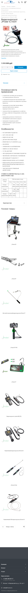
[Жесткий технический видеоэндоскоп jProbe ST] (14, 296)
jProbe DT (14, 382)
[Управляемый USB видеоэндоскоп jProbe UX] (14, 503)
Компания (3, 564)
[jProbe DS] (14, 227)
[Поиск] (22, 2)
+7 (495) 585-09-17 (8, 578)
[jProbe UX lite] (14, 468)
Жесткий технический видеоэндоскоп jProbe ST (14, 313)
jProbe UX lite (14, 485)
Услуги (3, 571)
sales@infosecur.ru (7, 587)
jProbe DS (14, 244)
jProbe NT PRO (14, 347)
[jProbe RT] (14, 262)
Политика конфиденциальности (9, 590)
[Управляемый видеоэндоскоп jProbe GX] (14, 434)
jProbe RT (14, 278)
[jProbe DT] (14, 365)
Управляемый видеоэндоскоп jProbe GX (14, 450)
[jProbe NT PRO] (14, 331)
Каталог (3, 568)
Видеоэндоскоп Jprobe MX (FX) (14, 416)
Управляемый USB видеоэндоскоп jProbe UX (14, 519)
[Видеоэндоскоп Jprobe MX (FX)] (14, 399)
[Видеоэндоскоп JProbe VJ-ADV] (14, 35)
